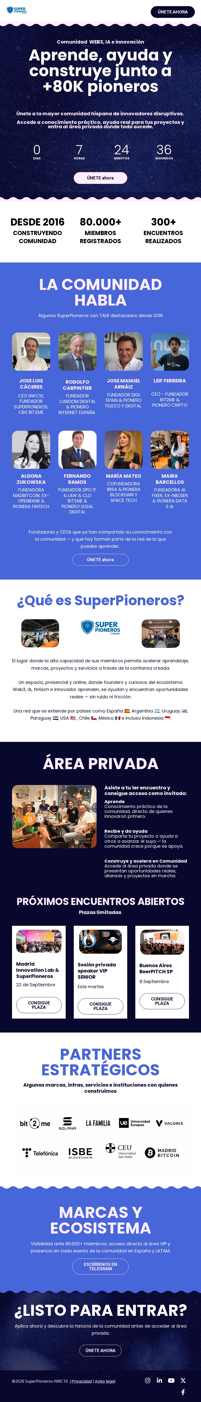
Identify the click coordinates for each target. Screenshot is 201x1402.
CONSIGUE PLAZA (39, 1005)
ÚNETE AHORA (173, 11)
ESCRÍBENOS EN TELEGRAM (100, 1266)
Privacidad (82, 1381)
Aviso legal (105, 1381)
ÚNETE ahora (100, 177)
